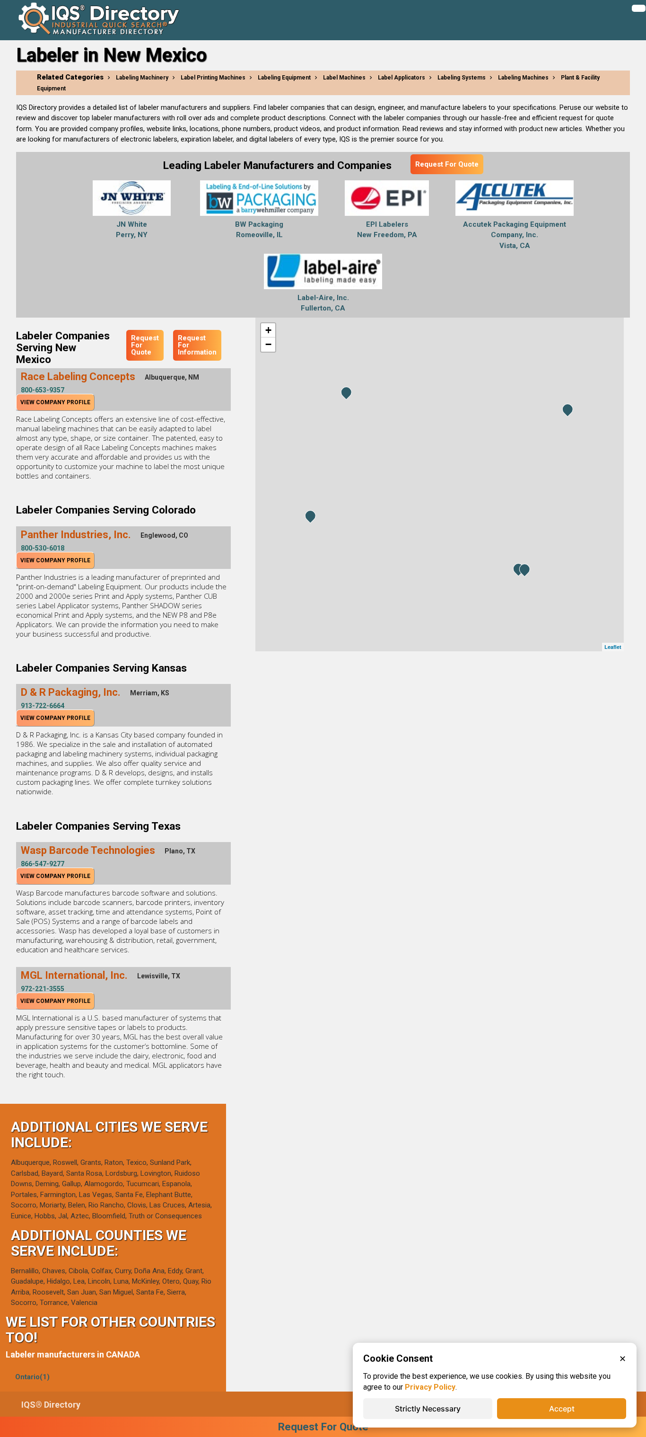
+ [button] (268, 330)
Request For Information (197, 345)
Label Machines (344, 77)
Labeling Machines (523, 77)
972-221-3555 (42, 989)
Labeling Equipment (284, 77)
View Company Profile (55, 402)
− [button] (268, 344)
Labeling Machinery (142, 77)
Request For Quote (447, 164)
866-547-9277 (42, 864)
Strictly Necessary (428, 1408)
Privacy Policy (430, 1387)
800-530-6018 (42, 548)
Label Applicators (401, 77)
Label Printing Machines (213, 77)
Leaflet (612, 646)
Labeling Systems (461, 77)
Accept (562, 1408)
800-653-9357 (42, 390)
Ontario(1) (32, 1377)
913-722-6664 (42, 706)
